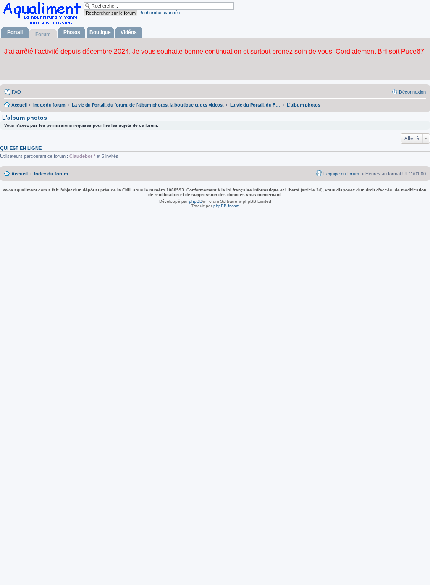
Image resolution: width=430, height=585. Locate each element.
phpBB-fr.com (226, 206)
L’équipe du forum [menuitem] (341, 173)
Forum (43, 34)
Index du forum (51, 173)
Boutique (100, 32)
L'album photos (24, 117)
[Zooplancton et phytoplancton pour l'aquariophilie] (43, 25)
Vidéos (129, 32)
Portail (15, 32)
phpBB (195, 201)
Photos (71, 32)
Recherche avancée (159, 12)
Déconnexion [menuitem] (412, 91)
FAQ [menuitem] (16, 91)
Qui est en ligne (21, 148)
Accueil (19, 173)
